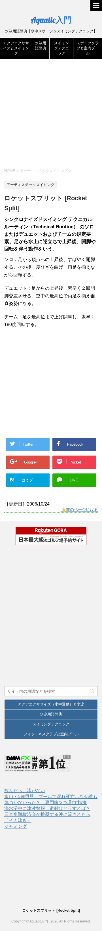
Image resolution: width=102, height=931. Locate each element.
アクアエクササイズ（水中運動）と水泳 (51, 704)
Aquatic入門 (51, 20)
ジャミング (15, 826)
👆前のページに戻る (79, 509)
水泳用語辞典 (51, 714)
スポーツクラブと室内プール (87, 48)
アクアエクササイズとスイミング (16, 48)
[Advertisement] (51, 116)
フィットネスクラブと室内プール (51, 734)
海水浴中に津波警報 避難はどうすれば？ (47, 808)
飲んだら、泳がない (24, 790)
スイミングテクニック (61, 48)
